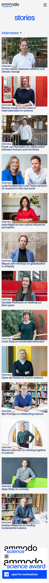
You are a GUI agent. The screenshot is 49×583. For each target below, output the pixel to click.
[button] (44, 5)
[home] (10, 4)
